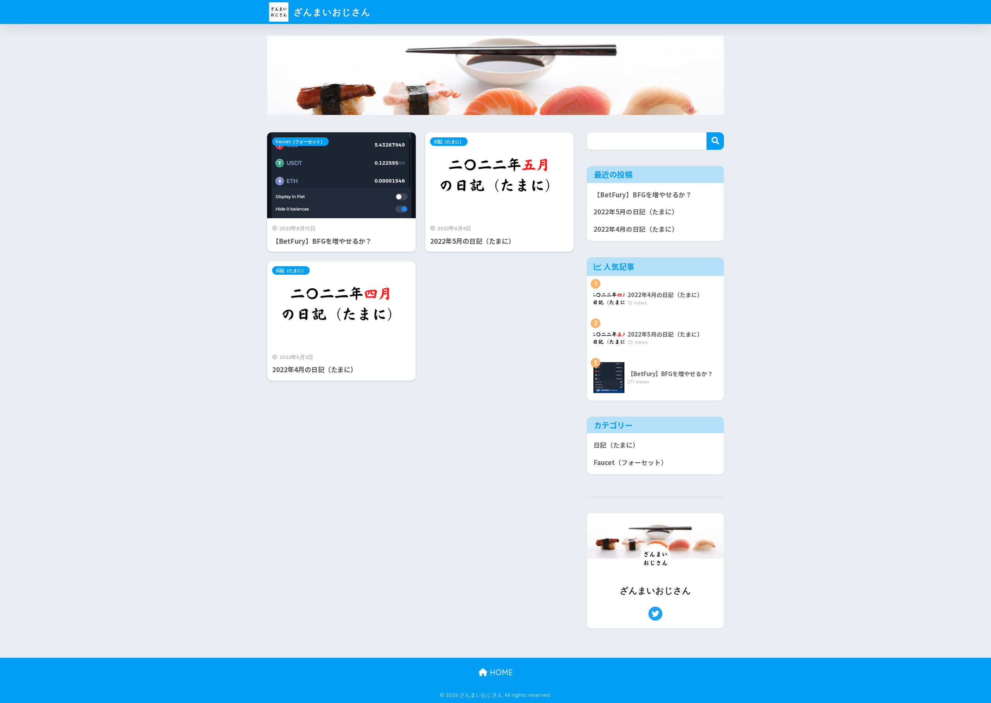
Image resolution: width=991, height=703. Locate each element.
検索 (715, 141)
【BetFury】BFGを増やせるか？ (642, 194)
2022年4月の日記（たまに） (635, 229)
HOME (500, 672)
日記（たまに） (449, 141)
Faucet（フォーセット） (300, 141)
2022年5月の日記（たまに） (635, 211)
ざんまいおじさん (331, 11)
